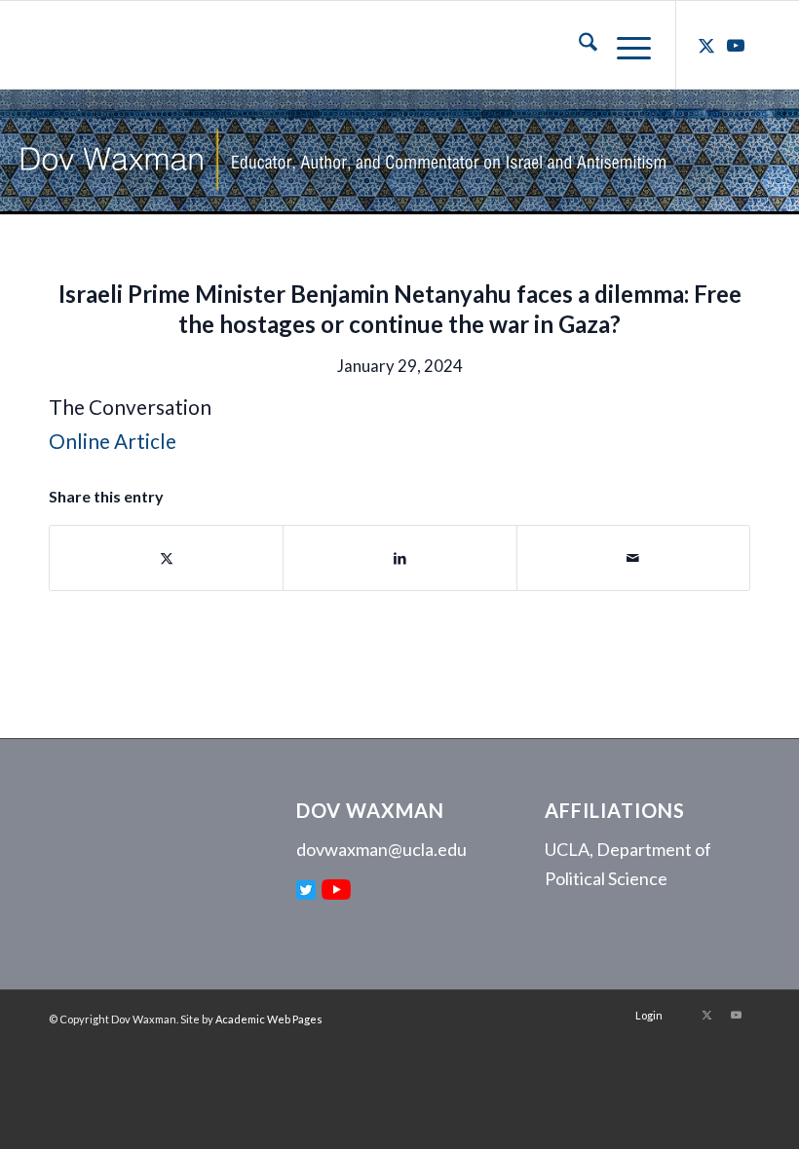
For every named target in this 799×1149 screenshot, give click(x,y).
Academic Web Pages (269, 1019)
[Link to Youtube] (735, 44)
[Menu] (624, 45)
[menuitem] (578, 45)
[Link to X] (706, 44)
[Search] (578, 45)
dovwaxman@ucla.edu (381, 849)
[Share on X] (166, 558)
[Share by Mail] (633, 558)
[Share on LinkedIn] (399, 558)
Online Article (112, 441)
